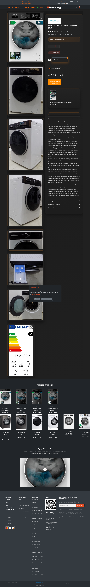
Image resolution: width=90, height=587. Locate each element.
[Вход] (81, 7)
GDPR (20, 521)
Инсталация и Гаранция (54, 204)
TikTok (9, 523)
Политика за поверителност (78, 582)
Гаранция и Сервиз (24, 505)
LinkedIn (9, 517)
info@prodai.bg (8, 506)
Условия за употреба (66, 582)
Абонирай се (80, 505)
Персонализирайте (46, 299)
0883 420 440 (8, 500)
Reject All (37, 299)
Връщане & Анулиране (54, 207)
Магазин (21, 499)
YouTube (9, 520)
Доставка (21, 508)
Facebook (9, 512)
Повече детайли (35, 294)
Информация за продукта (54, 118)
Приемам (56, 299)
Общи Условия (23, 514)
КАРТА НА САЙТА (23, 518)
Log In (68, 3)
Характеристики (52, 201)
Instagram (10, 514)
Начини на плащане (24, 511)
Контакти (21, 502)
